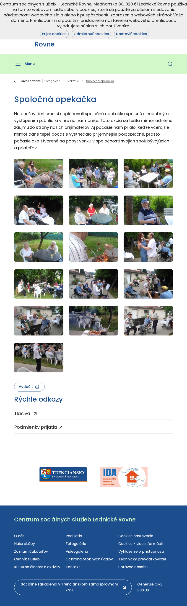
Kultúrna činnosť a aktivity (37, 567)
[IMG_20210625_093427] (148, 247)
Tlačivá (22, 413)
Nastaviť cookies (131, 33)
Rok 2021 (73, 81)
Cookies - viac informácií (140, 543)
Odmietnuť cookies (91, 33)
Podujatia (74, 536)
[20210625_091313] (148, 320)
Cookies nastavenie (135, 536)
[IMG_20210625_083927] (38, 247)
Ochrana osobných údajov (89, 559)
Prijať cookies (54, 33)
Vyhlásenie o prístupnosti (141, 551)
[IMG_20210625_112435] (148, 284)
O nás (19, 536)
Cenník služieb (27, 559)
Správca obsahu (133, 567)
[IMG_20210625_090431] (38, 320)
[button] (170, 64)
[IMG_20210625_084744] (93, 173)
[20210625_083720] (93, 320)
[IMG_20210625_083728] (148, 210)
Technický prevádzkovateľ (142, 559)
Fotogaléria (52, 81)
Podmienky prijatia (35, 427)
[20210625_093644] (38, 357)
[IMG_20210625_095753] (93, 284)
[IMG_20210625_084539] (93, 247)
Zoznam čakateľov (31, 551)
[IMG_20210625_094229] (38, 284)
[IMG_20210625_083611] (93, 210)
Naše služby (24, 543)
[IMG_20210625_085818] (38, 173)
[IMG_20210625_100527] (38, 210)
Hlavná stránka (30, 81)
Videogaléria (77, 551)
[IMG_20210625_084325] (148, 173)
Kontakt (73, 567)
